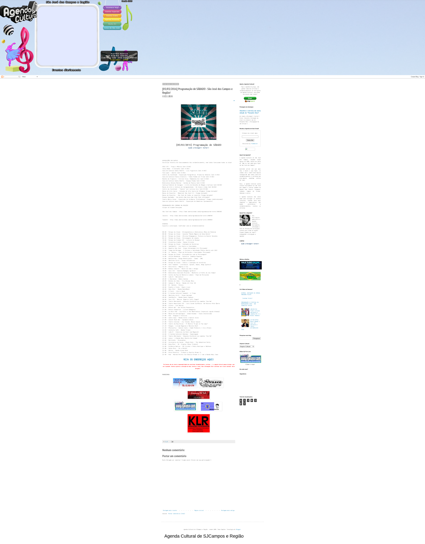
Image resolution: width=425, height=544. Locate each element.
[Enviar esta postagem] (172, 441)
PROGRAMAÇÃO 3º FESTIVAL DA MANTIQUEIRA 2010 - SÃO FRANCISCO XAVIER (250, 304)
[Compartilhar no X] (167, 96)
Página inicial (199, 510)
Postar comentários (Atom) (176, 513)
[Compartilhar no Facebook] (170, 96)
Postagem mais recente (170, 510)
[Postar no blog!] (165, 96)
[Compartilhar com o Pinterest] (172, 96)
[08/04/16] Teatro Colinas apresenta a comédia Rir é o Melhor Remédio (255, 312)
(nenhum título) (247, 298)
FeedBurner (254, 143)
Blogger (238, 529)
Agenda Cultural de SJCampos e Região (204, 536)
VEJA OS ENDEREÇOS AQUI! (198, 359)
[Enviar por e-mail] (163, 96)
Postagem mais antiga (227, 510)
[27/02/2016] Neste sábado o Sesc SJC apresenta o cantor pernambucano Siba (250, 324)
